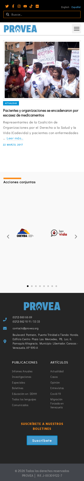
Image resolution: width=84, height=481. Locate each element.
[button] (76, 28)
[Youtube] (25, 6)
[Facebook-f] (13, 6)
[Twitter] (7, 6)
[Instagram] (19, 6)
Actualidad (11, 103)
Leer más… (15, 138)
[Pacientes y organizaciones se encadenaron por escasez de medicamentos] (42, 70)
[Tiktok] (31, 6)
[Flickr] (37, 6)
